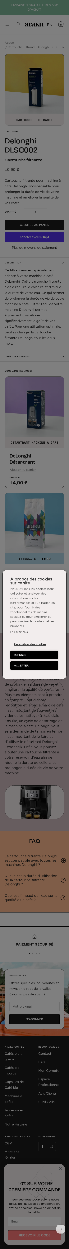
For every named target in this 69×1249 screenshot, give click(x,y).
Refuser (20, 654)
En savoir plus (19, 631)
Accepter (21, 665)
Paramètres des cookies (30, 644)
